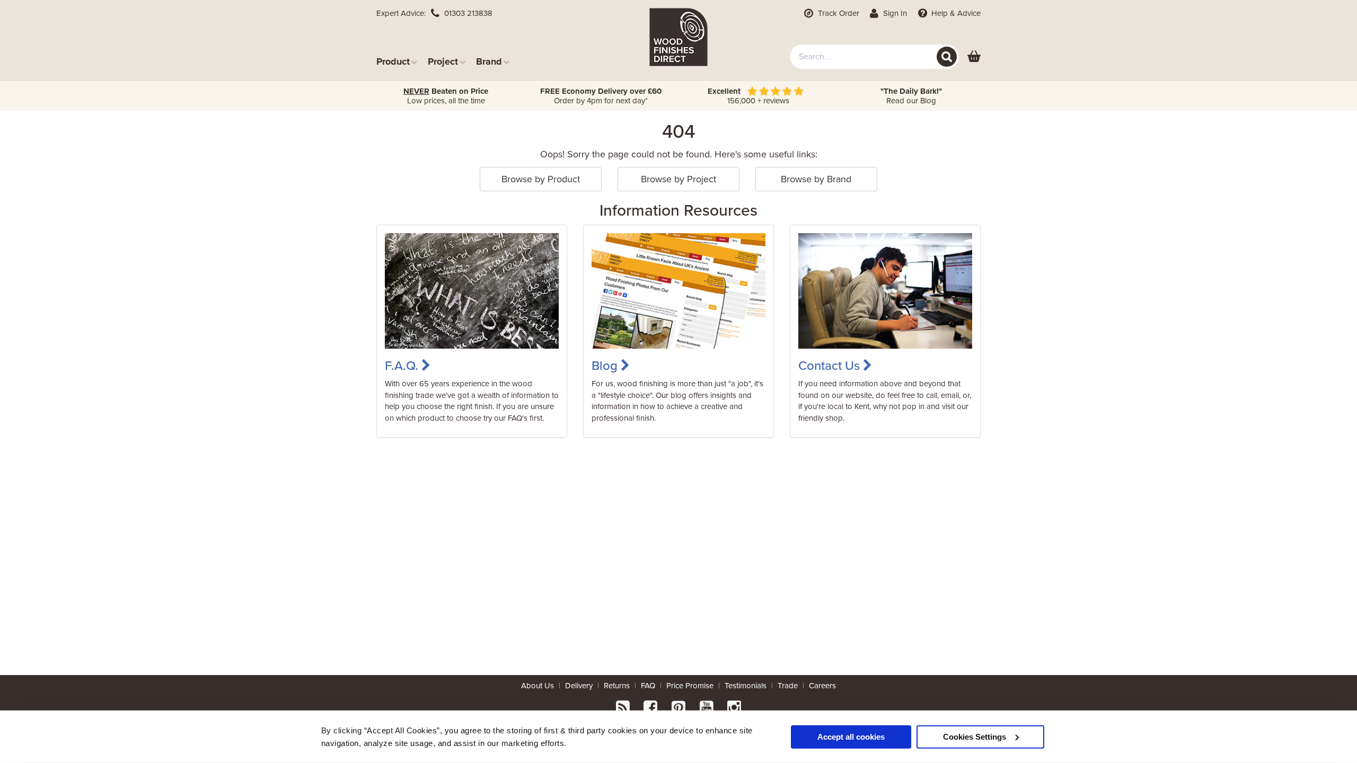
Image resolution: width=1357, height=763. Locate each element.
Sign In (894, 13)
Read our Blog (911, 95)
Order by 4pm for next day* (601, 95)
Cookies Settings (974, 736)
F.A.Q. (403, 366)
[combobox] (874, 57)
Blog (606, 366)
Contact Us (830, 366)
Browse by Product (540, 179)
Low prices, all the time (445, 95)
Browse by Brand (816, 179)
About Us (537, 685)
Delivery (579, 685)
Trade (788, 685)
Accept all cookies (851, 736)
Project (443, 61)
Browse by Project (678, 179)
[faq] (472, 290)
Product (393, 61)
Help (955, 13)
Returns (617, 685)
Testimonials (745, 685)
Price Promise (689, 685)
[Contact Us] (885, 290)
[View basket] (974, 57)
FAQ (648, 685)
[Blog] (678, 290)
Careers (822, 685)
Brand (489, 61)
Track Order (837, 13)
